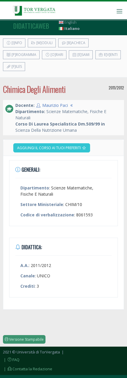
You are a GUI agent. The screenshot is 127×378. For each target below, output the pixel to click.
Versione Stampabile (26, 339)
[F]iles (16, 66)
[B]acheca (75, 42)
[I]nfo (16, 42)
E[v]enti (110, 54)
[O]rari (56, 54)
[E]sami (82, 54)
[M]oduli (44, 42)
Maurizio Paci (55, 105)
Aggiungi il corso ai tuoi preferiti (49, 147)
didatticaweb (31, 25)
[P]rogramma (23, 54)
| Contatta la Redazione (27, 368)
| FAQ (11, 359)
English (70, 22)
